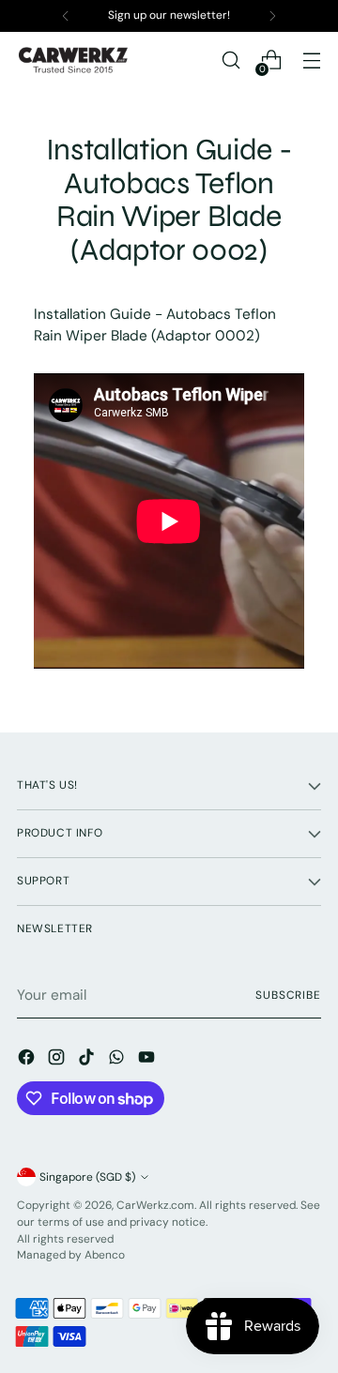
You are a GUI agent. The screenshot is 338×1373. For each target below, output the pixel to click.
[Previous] (65, 16)
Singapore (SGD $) (87, 1176)
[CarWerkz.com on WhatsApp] (118, 1060)
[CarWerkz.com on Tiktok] (88, 1060)
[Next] (272, 16)
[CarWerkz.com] (73, 60)
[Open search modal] (230, 60)
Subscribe (288, 995)
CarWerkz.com (155, 1205)
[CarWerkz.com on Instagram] (58, 1060)
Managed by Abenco (71, 1254)
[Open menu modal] (311, 60)
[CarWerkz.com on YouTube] (148, 1060)
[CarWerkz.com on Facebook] (28, 1060)
